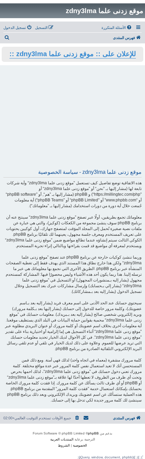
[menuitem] (117, 28)
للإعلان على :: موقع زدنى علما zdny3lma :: (72, 54)
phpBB (93, 433)
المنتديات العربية (62, 439)
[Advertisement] (72, 119)
